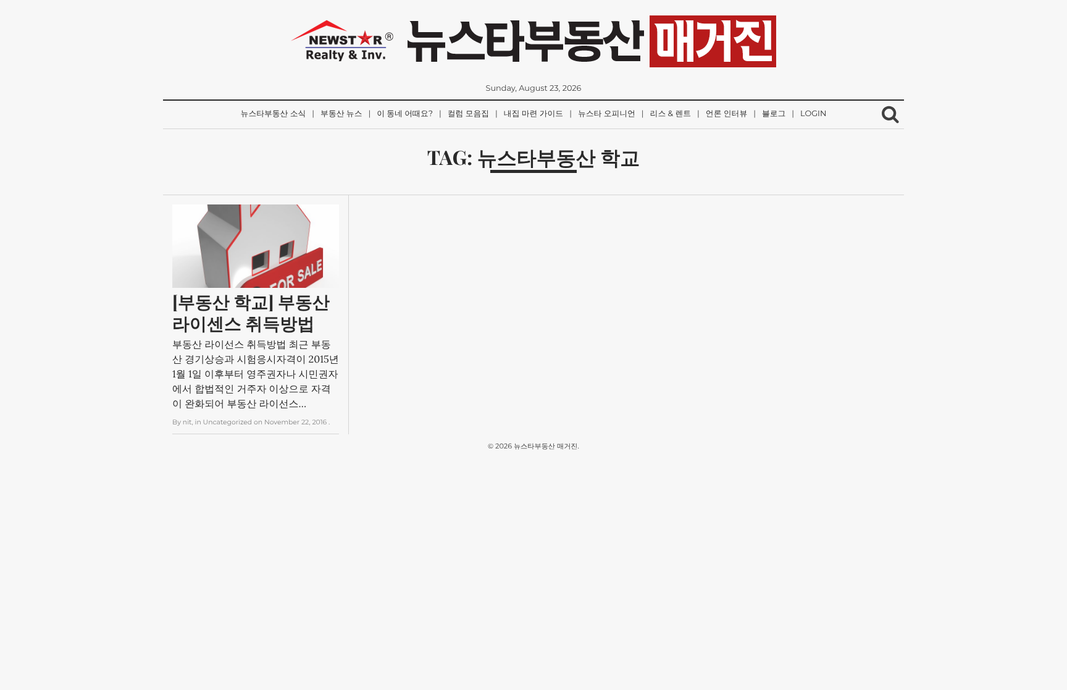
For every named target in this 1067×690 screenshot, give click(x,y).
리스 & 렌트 (670, 114)
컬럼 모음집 (468, 114)
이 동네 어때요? (405, 114)
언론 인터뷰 (726, 114)
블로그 (773, 114)
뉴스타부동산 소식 (273, 114)
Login (813, 114)
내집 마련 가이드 (533, 114)
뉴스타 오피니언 (606, 114)
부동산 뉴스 (341, 114)
